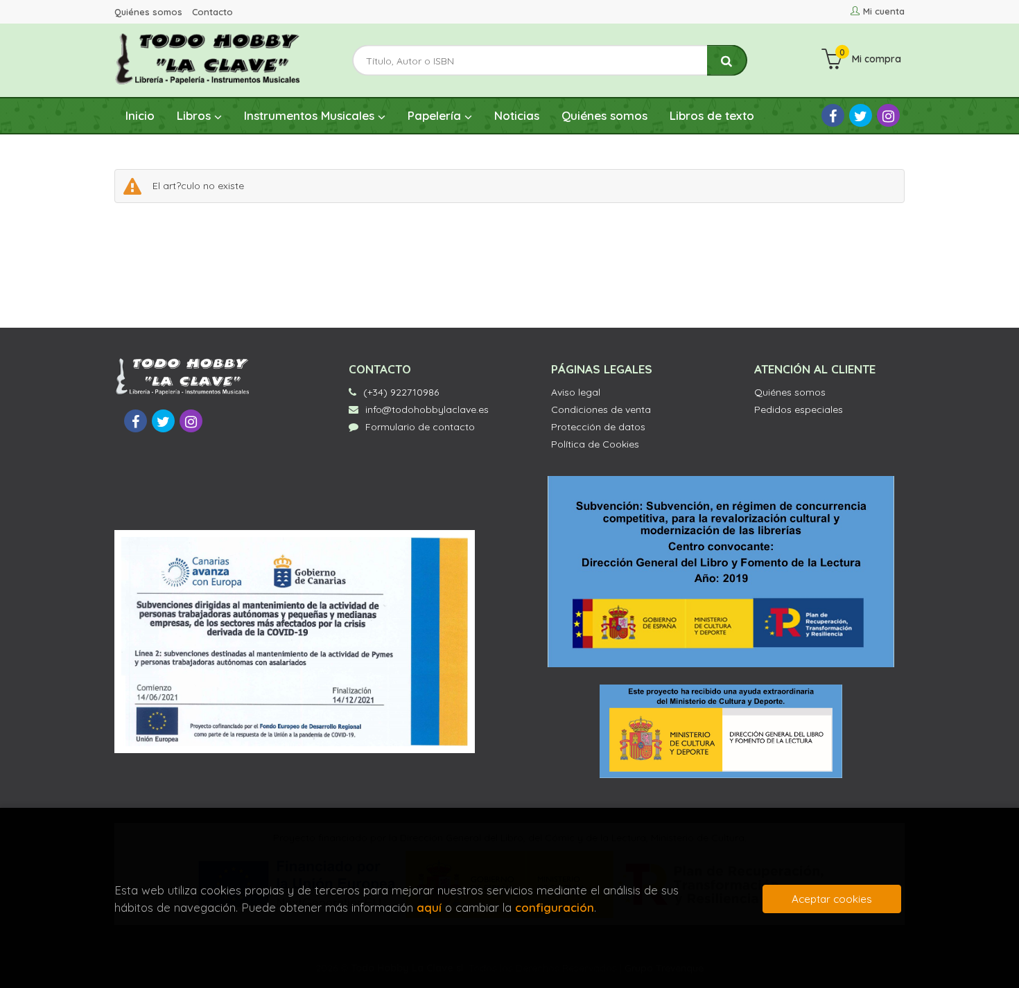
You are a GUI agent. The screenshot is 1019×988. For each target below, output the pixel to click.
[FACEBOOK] (832, 115)
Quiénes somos (148, 11)
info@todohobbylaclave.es (427, 409)
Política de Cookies (595, 444)
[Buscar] (727, 60)
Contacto (212, 11)
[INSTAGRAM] (888, 115)
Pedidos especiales (798, 409)
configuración (554, 907)
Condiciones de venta (601, 409)
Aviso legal (575, 392)
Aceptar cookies (832, 899)
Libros (195, 115)
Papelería (436, 115)
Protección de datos (598, 427)
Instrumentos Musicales (311, 115)
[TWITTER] (860, 115)
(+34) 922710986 (401, 392)
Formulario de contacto (420, 427)
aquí (429, 907)
